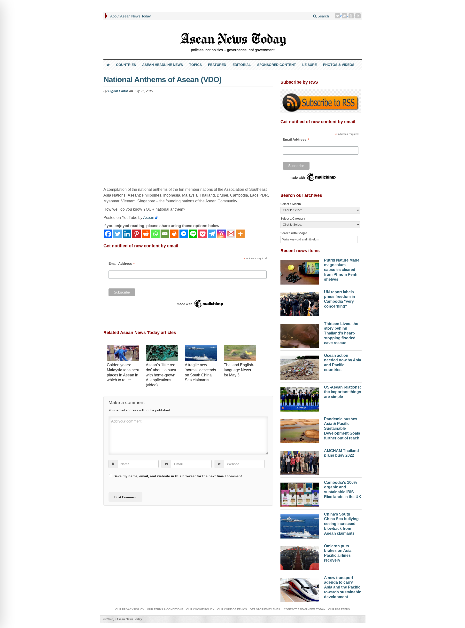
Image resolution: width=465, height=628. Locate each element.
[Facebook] (108, 234)
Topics (195, 65)
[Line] (193, 234)
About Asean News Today (130, 16)
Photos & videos (338, 65)
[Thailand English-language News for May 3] (240, 353)
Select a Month (290, 204)
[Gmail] (231, 234)
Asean (148, 217)
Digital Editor (118, 91)
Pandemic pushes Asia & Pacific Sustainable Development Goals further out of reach (342, 428)
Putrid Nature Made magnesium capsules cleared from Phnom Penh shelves (341, 269)
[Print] (174, 234)
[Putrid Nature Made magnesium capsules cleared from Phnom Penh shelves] (299, 271)
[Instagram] (221, 234)
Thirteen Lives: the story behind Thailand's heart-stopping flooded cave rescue (341, 333)
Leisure (309, 65)
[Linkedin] (127, 234)
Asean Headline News (162, 65)
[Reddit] (146, 234)
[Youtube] (351, 16)
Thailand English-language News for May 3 (239, 370)
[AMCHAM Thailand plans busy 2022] (299, 461)
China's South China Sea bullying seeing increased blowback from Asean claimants (341, 523)
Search (323, 16)
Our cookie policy (200, 609)
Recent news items (300, 250)
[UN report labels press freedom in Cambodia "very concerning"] (299, 303)
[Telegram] (212, 234)
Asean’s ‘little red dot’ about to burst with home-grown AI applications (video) (161, 375)
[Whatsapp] (155, 234)
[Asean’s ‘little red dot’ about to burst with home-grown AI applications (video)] (162, 353)
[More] (240, 234)
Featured (217, 65)
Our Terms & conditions (165, 609)
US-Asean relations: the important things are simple (342, 392)
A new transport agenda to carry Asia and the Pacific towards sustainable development (342, 587)
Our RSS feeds (339, 609)
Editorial (241, 65)
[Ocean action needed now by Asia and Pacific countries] (299, 366)
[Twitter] (338, 16)
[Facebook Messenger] (183, 234)
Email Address (121, 263)
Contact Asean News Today (304, 609)
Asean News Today (128, 619)
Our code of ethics (232, 609)
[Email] (165, 234)
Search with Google (293, 233)
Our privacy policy (129, 609)
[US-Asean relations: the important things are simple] (299, 398)
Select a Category (292, 218)
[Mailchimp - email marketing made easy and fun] (200, 303)
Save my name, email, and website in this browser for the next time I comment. (178, 476)
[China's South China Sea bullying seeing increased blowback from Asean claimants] (299, 525)
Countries (126, 65)
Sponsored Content (276, 65)
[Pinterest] (344, 16)
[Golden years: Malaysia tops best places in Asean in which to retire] (123, 353)
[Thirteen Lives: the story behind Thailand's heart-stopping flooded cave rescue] (299, 334)
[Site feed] (358, 16)
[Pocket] (202, 234)
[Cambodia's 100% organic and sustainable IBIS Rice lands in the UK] (299, 493)
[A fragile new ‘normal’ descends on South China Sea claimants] (201, 353)
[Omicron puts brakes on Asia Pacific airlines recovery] (299, 557)
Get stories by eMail (265, 609)
